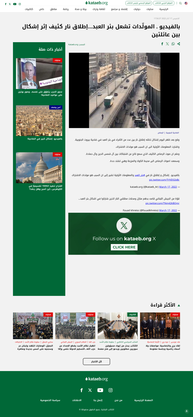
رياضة (66, 9)
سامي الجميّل (47, 342)
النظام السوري (80, 342)
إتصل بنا (97, 400)
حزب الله (92, 342)
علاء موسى (175, 342)
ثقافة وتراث (99, 9)
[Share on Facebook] (162, 44)
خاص (41, 9)
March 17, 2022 (168, 187)
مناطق (53, 9)
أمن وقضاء (55, 107)
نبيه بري (165, 342)
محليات (149, 9)
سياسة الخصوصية (50, 400)
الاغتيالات (18, 342)
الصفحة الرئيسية (143, 400)
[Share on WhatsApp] (173, 44)
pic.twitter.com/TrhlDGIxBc (164, 179)
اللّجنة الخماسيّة (153, 342)
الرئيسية (163, 9)
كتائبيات (29, 9)
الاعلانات (76, 400)
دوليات (137, 9)
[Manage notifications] (186, 411)
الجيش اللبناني (66, 342)
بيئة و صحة (81, 9)
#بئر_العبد (140, 175)
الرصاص (160, 132)
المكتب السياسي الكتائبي (127, 342)
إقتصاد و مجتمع (119, 9)
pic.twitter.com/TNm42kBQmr (162, 203)
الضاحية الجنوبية (172, 132)
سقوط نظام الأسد (106, 342)
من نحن (118, 400)
